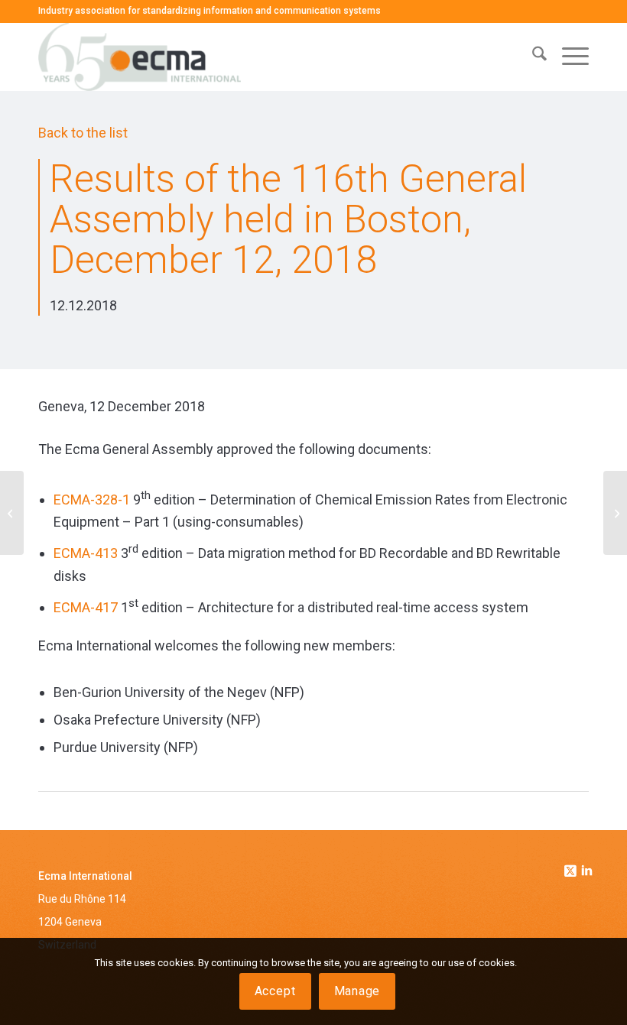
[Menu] (568, 56)
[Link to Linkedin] (587, 872)
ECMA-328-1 (92, 499)
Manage (357, 991)
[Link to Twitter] (572, 866)
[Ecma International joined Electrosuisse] (12, 513)
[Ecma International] (139, 56)
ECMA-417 (86, 607)
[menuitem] (532, 56)
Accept (275, 991)
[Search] (532, 56)
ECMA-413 (86, 553)
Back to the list (83, 133)
